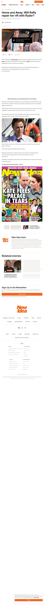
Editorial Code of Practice (22, 337)
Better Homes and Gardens (14, 352)
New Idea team (8, 22)
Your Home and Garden (13, 354)
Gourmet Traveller (13, 367)
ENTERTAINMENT (18, 321)
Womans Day (26, 348)
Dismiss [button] (28, 600)
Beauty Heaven (26, 365)
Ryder (3, 61)
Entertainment (8, 9)
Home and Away (14, 59)
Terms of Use (24, 296)
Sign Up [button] (38, 1)
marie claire (26, 361)
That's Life (26, 356)
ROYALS (21, 4)
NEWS (33, 4)
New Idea (25, 354)
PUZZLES (35, 321)
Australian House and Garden (15, 348)
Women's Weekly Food (13, 363)
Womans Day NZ (27, 350)
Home (3, 9)
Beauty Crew (26, 367)
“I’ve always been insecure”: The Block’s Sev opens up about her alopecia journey (34, 227)
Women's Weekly (12, 361)
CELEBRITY (27, 4)
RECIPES (37, 4)
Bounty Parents (12, 369)
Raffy (28, 61)
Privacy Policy (18, 296)
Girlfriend (25, 369)
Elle (24, 363)
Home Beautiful (11, 350)
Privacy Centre (36, 597)
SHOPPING (9, 321)
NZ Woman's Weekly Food (14, 365)
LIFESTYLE (27, 321)
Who (24, 352)
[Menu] (2, 2)
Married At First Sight (13, 4)
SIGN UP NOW (22, 294)
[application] (22, 40)
